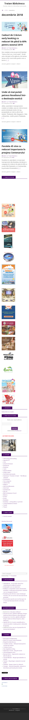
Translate (13, 575)
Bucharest (6, 465)
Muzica (5, 495)
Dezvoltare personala (9, 474)
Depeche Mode (7, 470)
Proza (5, 498)
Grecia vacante (7, 516)
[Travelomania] (9, 566)
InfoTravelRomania (8, 486)
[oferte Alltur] (8, 404)
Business (5, 467)
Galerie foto (6, 482)
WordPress (11, 710)
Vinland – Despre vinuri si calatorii (13, 664)
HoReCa (5, 484)
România (5, 500)
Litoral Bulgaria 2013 (9, 652)
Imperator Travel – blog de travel (12, 650)
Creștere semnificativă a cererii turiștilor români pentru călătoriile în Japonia (15, 624)
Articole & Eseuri (8, 463)
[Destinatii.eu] (8, 261)
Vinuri (5, 507)
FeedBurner (18, 430)
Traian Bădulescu (14, 3)
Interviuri (6, 488)
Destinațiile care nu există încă (11, 587)
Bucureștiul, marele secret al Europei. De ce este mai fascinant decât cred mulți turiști (14, 600)
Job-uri (5, 491)
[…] (8, 60)
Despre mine (6, 472)
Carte (4, 469)
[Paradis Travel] (8, 391)
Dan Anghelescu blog (9, 649)
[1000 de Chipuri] (9, 451)
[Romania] (8, 376)
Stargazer (17, 710)
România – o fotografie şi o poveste (13, 501)
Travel (5, 505)
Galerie (5, 48)
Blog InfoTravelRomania (10, 638)
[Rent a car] (8, 360)
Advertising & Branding (10, 458)
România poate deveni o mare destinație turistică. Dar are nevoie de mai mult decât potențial (15, 595)
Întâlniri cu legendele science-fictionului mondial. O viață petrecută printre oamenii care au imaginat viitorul (15, 590)
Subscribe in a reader (8, 411)
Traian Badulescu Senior (10, 503)
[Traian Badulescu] (2, 684)
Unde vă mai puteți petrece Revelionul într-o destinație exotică (14, 95)
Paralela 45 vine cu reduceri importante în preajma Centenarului (13, 149)
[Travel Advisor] (7, 554)
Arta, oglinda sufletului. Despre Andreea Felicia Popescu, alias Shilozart (14, 618)
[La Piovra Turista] (7, 546)
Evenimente (6, 479)
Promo (5, 496)
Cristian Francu (7, 647)
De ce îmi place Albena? (14, 612)
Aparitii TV (6, 460)
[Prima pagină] (2, 10)
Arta (4, 462)
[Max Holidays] (7, 532)
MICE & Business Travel (9, 493)
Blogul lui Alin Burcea (9, 642)
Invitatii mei (6, 489)
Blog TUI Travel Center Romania (12, 640)
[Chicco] (8, 231)
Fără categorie (7, 481)
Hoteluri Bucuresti (7, 521)
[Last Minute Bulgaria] (8, 436)
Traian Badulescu (4, 682)
